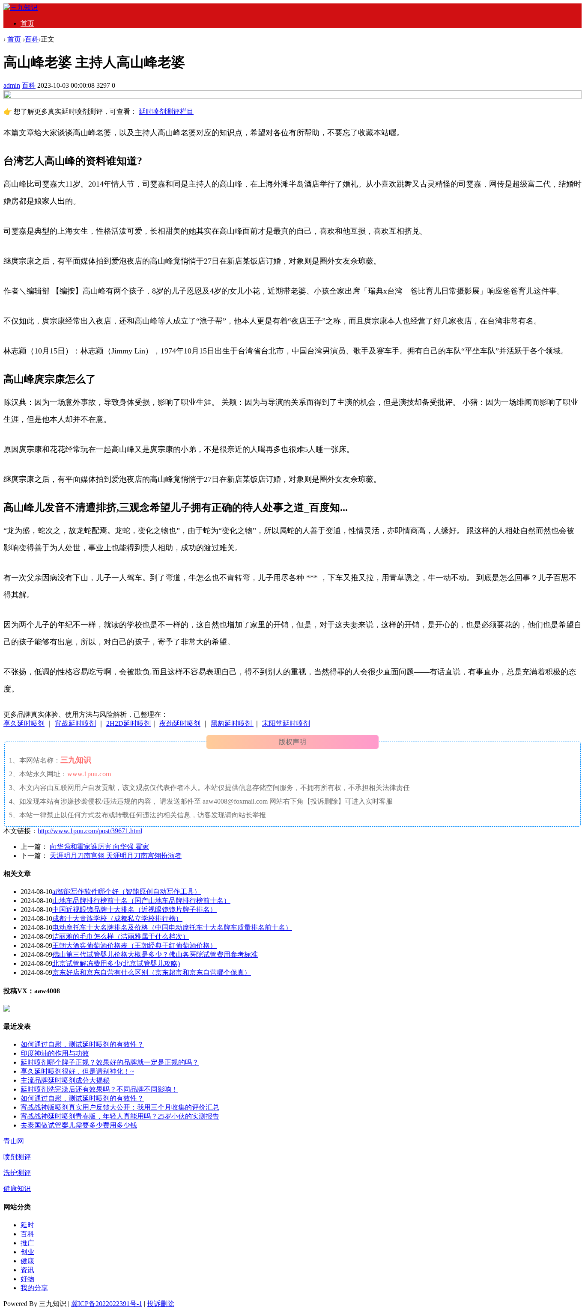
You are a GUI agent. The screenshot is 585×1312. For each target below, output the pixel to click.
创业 (27, 1252)
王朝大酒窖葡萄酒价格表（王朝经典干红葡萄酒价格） (134, 945)
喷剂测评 (17, 1157)
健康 (27, 1261)
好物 (27, 1278)
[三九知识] (20, 7)
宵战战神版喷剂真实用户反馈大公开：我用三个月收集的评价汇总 (120, 1107)
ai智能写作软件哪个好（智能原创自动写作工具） (126, 891)
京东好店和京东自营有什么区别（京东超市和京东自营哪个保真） (151, 972)
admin (11, 85)
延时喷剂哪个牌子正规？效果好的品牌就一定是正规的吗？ (110, 1062)
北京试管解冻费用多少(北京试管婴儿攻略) (116, 963)
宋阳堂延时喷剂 (286, 723)
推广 (27, 1243)
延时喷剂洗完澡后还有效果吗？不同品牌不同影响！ (99, 1089)
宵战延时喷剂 (75, 723)
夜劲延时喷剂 (179, 723)
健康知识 (17, 1188)
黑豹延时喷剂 (232, 723)
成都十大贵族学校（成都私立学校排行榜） (117, 918)
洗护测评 (17, 1172)
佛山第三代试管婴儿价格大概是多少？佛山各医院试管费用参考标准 (155, 954)
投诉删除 (160, 1303)
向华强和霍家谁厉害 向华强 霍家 (99, 846)
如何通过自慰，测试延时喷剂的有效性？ (82, 1044)
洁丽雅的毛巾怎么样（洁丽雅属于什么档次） (120, 936)
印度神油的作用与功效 (55, 1053)
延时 (27, 1225)
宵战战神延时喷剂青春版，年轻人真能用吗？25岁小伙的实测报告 (120, 1116)
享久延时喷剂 (24, 723)
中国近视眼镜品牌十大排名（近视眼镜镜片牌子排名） (134, 909)
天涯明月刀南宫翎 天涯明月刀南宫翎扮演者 (116, 855)
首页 (27, 23)
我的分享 (34, 1287)
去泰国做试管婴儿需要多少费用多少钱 (79, 1125)
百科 (32, 39)
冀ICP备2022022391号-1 (106, 1303)
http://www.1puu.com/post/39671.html (90, 830)
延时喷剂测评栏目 (166, 111)
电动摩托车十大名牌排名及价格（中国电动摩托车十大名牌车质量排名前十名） (172, 927)
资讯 (27, 1269)
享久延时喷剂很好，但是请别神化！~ (77, 1071)
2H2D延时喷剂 (128, 723)
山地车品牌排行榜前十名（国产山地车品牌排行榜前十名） (141, 900)
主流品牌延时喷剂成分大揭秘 (65, 1080)
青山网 (13, 1141)
